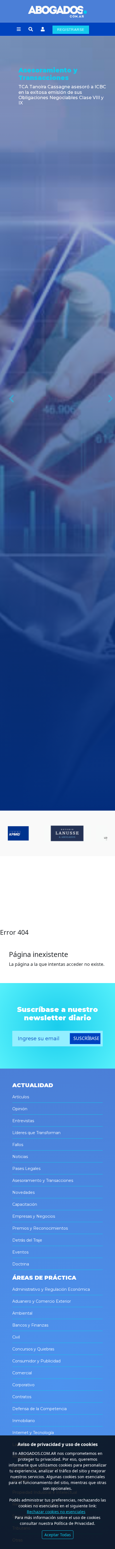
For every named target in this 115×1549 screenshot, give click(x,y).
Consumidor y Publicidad (36, 1360)
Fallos (17, 1144)
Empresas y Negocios (33, 1216)
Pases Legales (26, 1168)
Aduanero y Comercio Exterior (41, 1301)
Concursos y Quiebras (33, 1349)
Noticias (20, 1156)
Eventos (20, 1252)
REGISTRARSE (70, 29)
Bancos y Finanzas (30, 1325)
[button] (19, 29)
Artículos (20, 1096)
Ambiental (22, 1313)
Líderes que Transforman (36, 1132)
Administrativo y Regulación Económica (51, 1289)
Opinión (19, 1108)
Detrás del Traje (27, 1240)
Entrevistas (23, 1120)
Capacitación (24, 1204)
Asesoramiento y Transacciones (42, 1180)
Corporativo (23, 1384)
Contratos (21, 1396)
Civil (16, 1337)
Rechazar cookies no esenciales (56, 1511)
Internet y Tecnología (33, 1432)
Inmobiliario (23, 1420)
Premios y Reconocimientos (40, 1228)
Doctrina (20, 1264)
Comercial (22, 1372)
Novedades (23, 1192)
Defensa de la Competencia (39, 1408)
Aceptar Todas (57, 1534)
